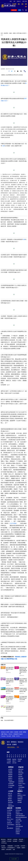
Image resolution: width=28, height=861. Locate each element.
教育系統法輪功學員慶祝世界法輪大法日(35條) (9, 690)
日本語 (13, 736)
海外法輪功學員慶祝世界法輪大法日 (9, 669)
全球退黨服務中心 (11, 847)
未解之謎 (10, 793)
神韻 (11, 1)
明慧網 (18, 847)
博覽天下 (14, 761)
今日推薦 (9, 761)
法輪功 (10, 33)
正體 (23, 1)
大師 (3, 146)
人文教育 (10, 791)
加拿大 (12, 732)
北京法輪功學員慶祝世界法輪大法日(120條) (9, 708)
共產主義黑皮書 (19, 826)
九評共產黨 (13, 523)
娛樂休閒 (9, 808)
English (21, 734)
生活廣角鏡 (9, 810)
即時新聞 (20, 759)
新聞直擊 (10, 776)
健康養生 (20, 791)
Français (3, 736)
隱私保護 (21, 839)
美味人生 (9, 817)
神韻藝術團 (10, 845)
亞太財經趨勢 (11, 785)
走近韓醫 (20, 802)
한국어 (18, 736)
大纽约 (7, 732)
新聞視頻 (10, 767)
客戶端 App (4, 843)
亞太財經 (10, 787)
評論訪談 (20, 767)
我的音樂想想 (10, 828)
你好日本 (9, 812)
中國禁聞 (10, 772)
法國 (2, 734)
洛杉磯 (16, 732)
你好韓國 (9, 813)
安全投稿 (9, 841)
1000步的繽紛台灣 (10, 825)
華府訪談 (10, 780)
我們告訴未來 (19, 810)
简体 (26, 1)
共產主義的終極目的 (20, 815)
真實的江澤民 (19, 821)
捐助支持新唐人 (11, 747)
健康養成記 (20, 798)
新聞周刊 (10, 778)
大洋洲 (20, 732)
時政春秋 (20, 774)
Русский (9, 736)
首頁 (2, 33)
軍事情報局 (20, 780)
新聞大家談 (20, 769)
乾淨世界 (23, 845)
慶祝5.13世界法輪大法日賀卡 (19, 33)
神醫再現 (20, 800)
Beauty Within (10, 819)
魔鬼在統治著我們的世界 (21, 817)
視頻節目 (20, 742)
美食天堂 (9, 815)
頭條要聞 (9, 759)
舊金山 (6, 734)
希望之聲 (4, 847)
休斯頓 (24, 732)
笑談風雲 (10, 795)
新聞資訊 (14, 742)
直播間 (14, 744)
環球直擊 (10, 771)
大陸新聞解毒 (21, 787)
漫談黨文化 (18, 830)
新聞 (8, 752)
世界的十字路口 (21, 783)
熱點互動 (20, 771)
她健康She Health (22, 795)
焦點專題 (6, 33)
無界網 (3, 849)
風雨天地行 (18, 824)
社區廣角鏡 (10, 783)
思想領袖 (20, 776)
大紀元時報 (16, 845)
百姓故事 (18, 828)
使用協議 (4, 841)
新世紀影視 (8, 849)
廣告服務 (15, 841)
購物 (18, 747)
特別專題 (18, 808)
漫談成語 (10, 800)
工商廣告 (18, 833)
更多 (14, 849)
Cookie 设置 (14, 858)
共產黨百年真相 (19, 813)
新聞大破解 (20, 778)
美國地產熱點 (11, 806)
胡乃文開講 (20, 797)
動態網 (23, 847)
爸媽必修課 (10, 802)
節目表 (9, 744)
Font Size (21, 71)
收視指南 (15, 839)
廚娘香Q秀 (9, 822)
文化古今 (10, 804)
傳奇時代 (18, 812)
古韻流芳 (10, 797)
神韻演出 (9, 762)
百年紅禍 (18, 822)
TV (19, 10)
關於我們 (10, 839)
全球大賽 (14, 762)
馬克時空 (20, 785)
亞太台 (10, 734)
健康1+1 (19, 793)
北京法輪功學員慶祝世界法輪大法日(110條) (23, 698)
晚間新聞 (10, 774)
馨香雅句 (10, 798)
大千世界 (9, 821)
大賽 (14, 1)
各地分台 (19, 1)
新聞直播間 (14, 10)
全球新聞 (10, 769)
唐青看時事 (20, 781)
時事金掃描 (20, 772)
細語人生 (20, 789)
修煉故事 (18, 831)
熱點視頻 (14, 759)
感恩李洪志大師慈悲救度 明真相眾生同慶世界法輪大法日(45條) (23, 670)
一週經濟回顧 (11, 781)
